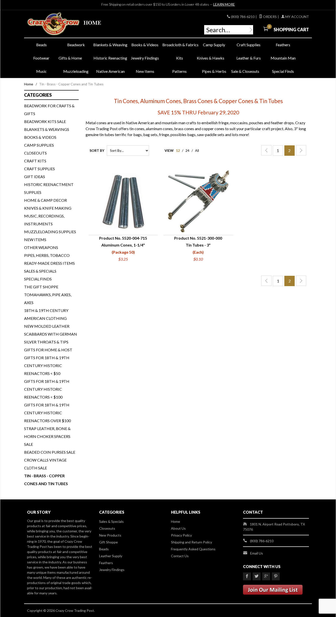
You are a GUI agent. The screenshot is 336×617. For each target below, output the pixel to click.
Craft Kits (35, 160)
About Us (178, 528)
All (197, 150)
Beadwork (76, 44)
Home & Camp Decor (45, 200)
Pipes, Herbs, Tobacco (47, 255)
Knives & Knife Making (47, 208)
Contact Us (180, 556)
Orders (269, 17)
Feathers (283, 44)
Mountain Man (283, 58)
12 (178, 150)
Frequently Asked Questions (193, 549)
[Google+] (266, 576)
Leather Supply (110, 556)
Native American (110, 71)
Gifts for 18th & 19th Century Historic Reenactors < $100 (46, 389)
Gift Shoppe (108, 542)
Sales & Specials (40, 271)
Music (41, 71)
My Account (297, 17)
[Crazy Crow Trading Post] (72, 24)
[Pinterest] (276, 576)
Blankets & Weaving (110, 44)
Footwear (41, 58)
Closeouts (35, 153)
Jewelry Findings (145, 58)
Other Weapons (41, 247)
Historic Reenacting (110, 58)
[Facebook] (247, 576)
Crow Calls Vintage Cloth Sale (45, 464)
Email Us (256, 553)
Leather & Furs (248, 58)
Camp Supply (214, 44)
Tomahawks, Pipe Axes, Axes (47, 298)
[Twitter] (256, 576)
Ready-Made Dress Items (49, 263)
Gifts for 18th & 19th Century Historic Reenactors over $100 (47, 412)
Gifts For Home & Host (48, 349)
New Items (145, 71)
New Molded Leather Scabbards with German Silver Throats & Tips (50, 334)
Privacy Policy (181, 535)
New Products (110, 535)
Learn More (224, 4)
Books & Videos (144, 44)
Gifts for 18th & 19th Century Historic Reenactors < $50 (46, 365)
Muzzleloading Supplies (50, 231)
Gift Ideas (34, 176)
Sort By (97, 150)
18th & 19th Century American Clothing (46, 314)
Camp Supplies (39, 145)
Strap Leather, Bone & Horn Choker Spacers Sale (47, 436)
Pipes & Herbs (214, 71)
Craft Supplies (248, 44)
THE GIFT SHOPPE (41, 286)
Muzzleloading (76, 71)
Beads (41, 44)
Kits (179, 58)
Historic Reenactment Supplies (49, 188)
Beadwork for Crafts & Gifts (49, 109)
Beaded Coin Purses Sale (49, 452)
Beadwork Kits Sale (45, 121)
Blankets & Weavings (46, 129)
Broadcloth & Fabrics (179, 44)
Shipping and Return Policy (191, 542)
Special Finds (283, 71)
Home (28, 84)
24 (187, 150)
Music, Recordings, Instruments (44, 220)
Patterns (179, 71)
